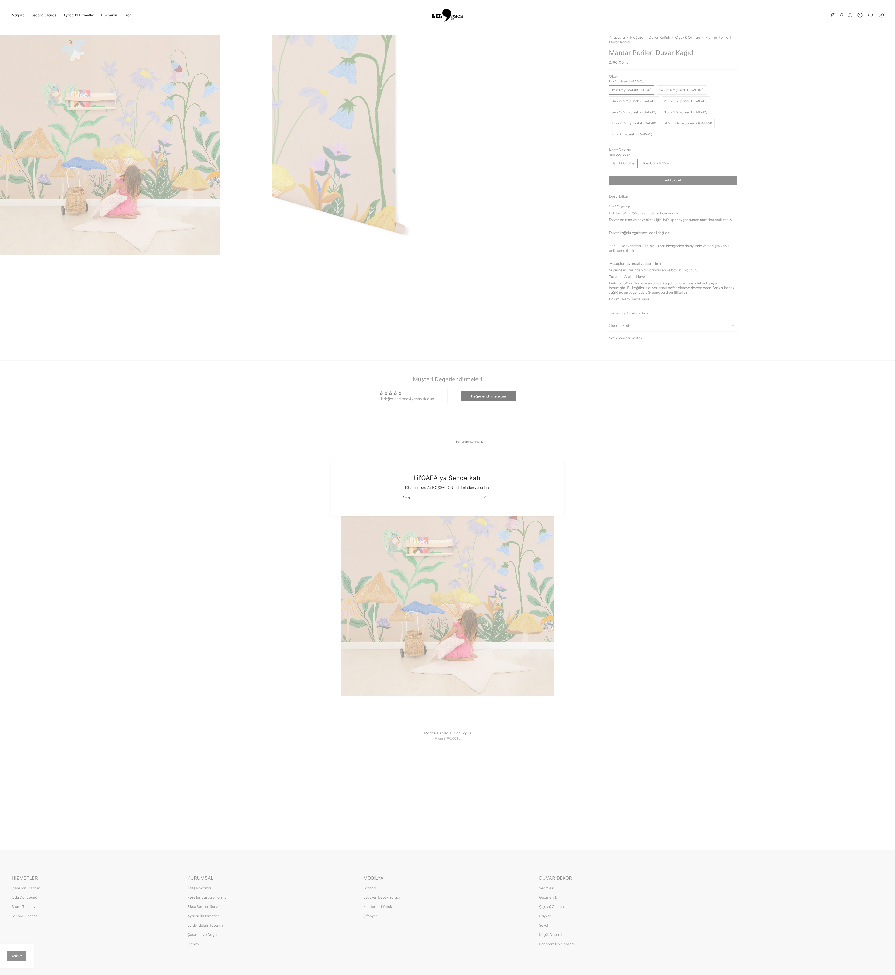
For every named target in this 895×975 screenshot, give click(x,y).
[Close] (557, 466)
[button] (18, 15)
